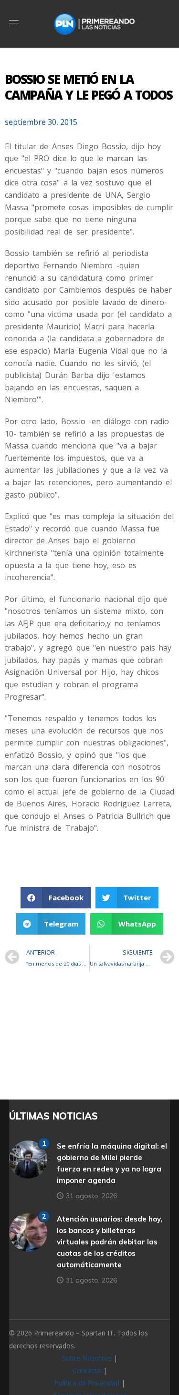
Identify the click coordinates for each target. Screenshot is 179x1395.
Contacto (87, 1370)
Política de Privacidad (86, 1382)
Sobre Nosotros (87, 1358)
